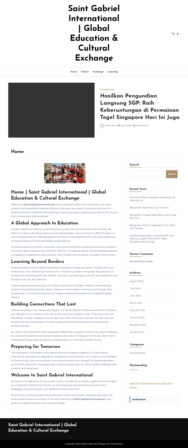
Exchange (98, 72)
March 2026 (136, 303)
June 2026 (135, 295)
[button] (176, 113)
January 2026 (137, 317)
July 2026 (135, 288)
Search (134, 164)
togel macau (146, 383)
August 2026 (137, 281)
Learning (113, 72)
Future (85, 72)
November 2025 (138, 325)
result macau (160, 383)
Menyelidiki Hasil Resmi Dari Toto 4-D (149, 207)
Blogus (102, 444)
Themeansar (116, 444)
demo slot (135, 383)
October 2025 (137, 332)
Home (73, 72)
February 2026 (137, 310)
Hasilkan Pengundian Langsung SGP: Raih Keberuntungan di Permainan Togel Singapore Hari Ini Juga (152, 238)
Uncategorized (107, 90)
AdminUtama (111, 125)
